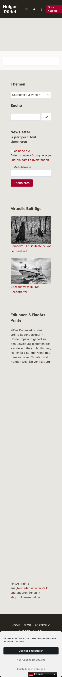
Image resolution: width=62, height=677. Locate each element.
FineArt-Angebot (52, 9)
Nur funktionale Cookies (31, 659)
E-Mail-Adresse (21, 167)
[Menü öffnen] (26, 9)
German (38, 674)
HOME (16, 625)
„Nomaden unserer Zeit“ (32, 588)
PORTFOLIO (42, 625)
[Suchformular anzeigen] (34, 9)
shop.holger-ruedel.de (25, 597)
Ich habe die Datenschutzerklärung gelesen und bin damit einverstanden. (31, 155)
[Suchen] (46, 116)
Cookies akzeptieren (31, 650)
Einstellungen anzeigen (31, 669)
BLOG (27, 625)
